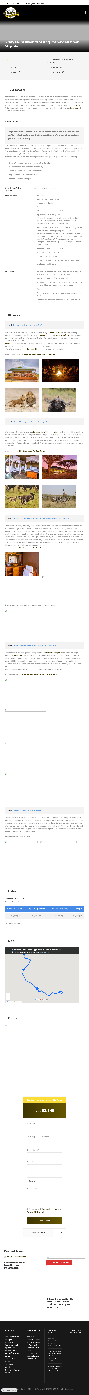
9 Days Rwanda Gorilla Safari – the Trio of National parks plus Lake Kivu (60, 1303)
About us (30, 1337)
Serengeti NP (32, 349)
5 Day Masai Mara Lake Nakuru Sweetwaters (14, 1265)
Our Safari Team (33, 1339)
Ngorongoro (9, 343)
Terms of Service (49, 1209)
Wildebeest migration (53, 432)
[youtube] (80, 4)
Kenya (78, 105)
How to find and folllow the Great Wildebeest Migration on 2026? (55, 1356)
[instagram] (84, 4)
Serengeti (74, 108)
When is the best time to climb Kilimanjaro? (55, 1368)
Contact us (31, 1359)
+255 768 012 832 (12, 1359)
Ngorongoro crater (52, 332)
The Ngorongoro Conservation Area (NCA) (53, 335)
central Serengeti (53, 652)
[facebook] (77, 4)
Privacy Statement (35, 1212)
